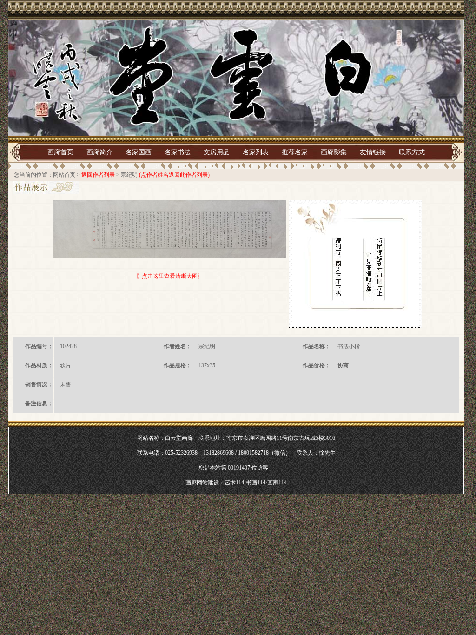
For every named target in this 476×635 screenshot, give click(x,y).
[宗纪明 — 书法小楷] (169, 229)
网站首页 (64, 175)
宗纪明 (129, 175)
